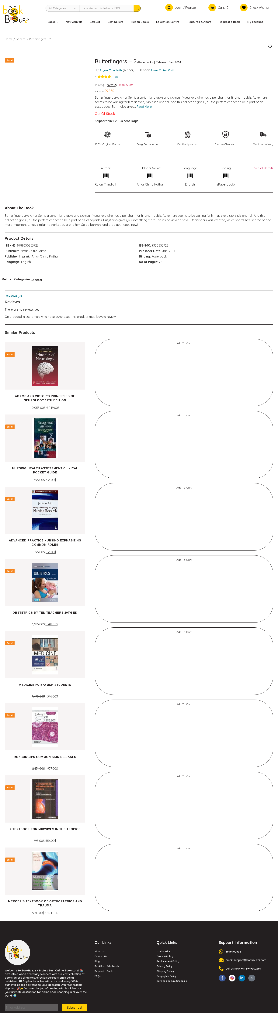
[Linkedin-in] (241, 495)
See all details (263, 168)
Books (51, 22)
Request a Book (229, 22)
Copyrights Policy (166, 493)
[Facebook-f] (222, 495)
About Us (100, 469)
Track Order (163, 469)
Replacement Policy (168, 478)
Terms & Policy (165, 473)
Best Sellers (115, 22)
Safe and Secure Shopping (172, 498)
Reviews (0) (13, 296)
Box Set (95, 22)
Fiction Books (140, 22)
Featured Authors (199, 22)
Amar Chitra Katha (163, 70)
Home (9, 39)
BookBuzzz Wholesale (107, 483)
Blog (97, 478)
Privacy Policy (164, 483)
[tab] (139, 296)
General (21, 39)
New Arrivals (74, 22)
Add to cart (29, 419)
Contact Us (101, 473)
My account (255, 22)
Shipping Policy (165, 488)
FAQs (98, 493)
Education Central (168, 22)
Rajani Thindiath (111, 70)
